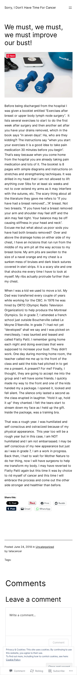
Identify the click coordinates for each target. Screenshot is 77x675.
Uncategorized (45, 546)
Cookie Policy (13, 659)
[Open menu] (70, 7)
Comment (58, 642)
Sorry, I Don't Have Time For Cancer (30, 7)
